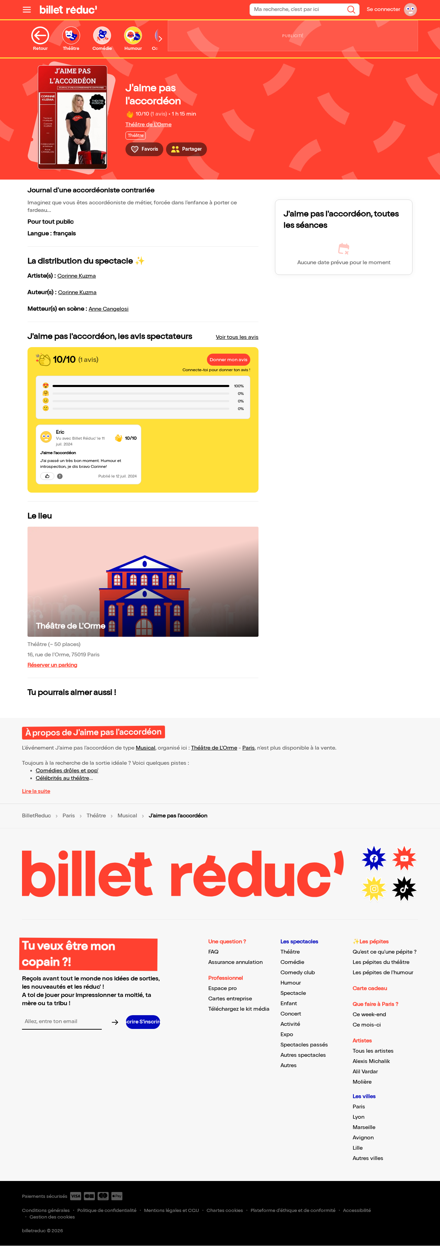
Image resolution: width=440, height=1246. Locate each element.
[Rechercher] (351, 10)
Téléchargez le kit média (239, 1009)
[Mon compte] (410, 9)
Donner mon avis (229, 360)
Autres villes (368, 1158)
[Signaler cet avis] (60, 476)
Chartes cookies (225, 1210)
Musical (145, 748)
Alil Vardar (365, 1071)
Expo (286, 1034)
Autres (288, 1065)
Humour (290, 983)
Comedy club (297, 972)
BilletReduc (36, 816)
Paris (248, 748)
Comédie (292, 962)
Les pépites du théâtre (381, 962)
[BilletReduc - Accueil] (68, 10)
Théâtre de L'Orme (148, 124)
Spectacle (293, 993)
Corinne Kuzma (76, 276)
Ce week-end (369, 1014)
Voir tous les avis (237, 337)
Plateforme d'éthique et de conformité (293, 1210)
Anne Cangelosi (109, 309)
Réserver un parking (52, 665)
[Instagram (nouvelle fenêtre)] (374, 889)
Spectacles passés (304, 1045)
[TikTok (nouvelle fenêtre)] (404, 889)
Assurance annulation (235, 962)
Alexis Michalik (371, 1061)
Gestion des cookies (52, 1217)
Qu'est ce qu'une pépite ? (385, 952)
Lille (358, 1148)
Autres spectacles (303, 1055)
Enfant (288, 1003)
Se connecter (383, 9)
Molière (362, 1082)
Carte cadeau (370, 988)
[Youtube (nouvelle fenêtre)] (404, 858)
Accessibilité (357, 1210)
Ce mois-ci (367, 1025)
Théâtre (96, 816)
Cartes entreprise (230, 999)
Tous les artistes (373, 1051)
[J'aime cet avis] (47, 476)
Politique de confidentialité (106, 1210)
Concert (290, 1014)
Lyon (358, 1117)
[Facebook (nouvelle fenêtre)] (374, 858)
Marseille (364, 1127)
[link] (82, 432)
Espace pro (222, 988)
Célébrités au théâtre (62, 778)
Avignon (363, 1138)
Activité (290, 1024)
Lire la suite (36, 791)
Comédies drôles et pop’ (67, 770)
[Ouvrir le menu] (29, 9)
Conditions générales (46, 1210)
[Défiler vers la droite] (160, 38)
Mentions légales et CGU (171, 1210)
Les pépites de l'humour (383, 972)
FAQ (213, 952)
